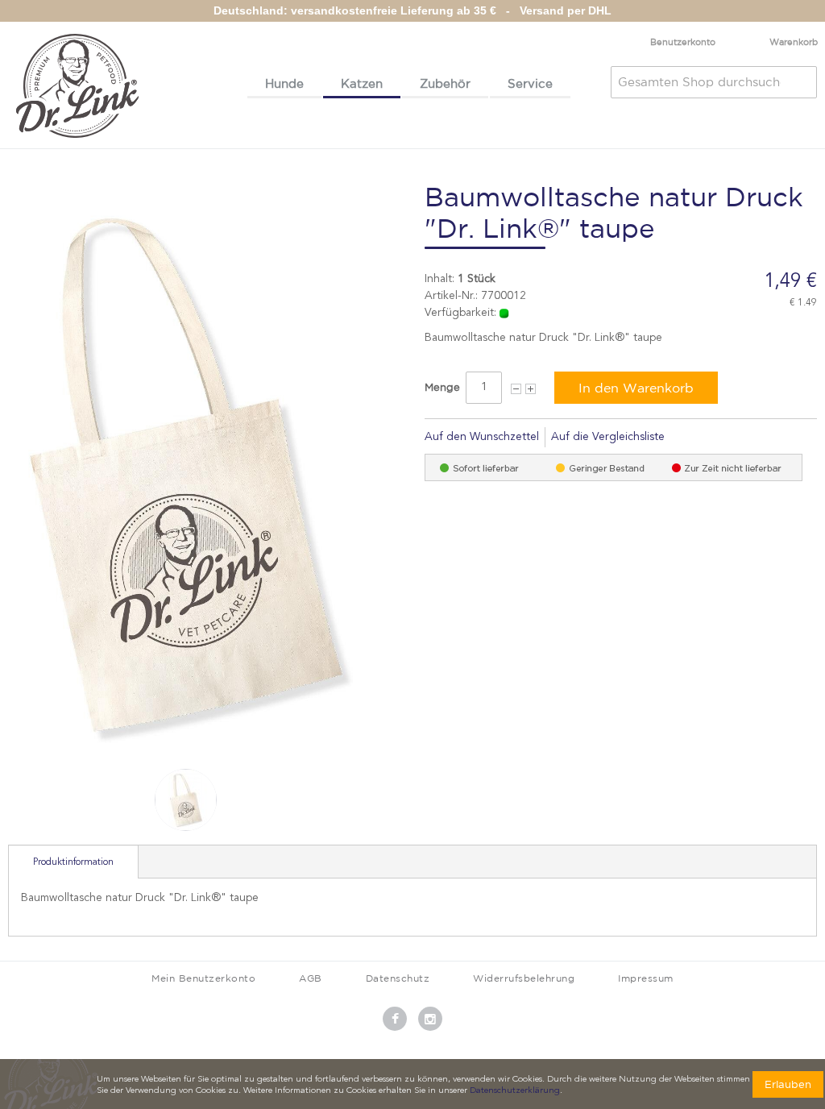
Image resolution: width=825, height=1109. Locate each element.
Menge (442, 387)
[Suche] (801, 82)
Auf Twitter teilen (730, 437)
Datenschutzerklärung (515, 1090)
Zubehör (445, 83)
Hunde (284, 83)
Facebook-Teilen (698, 437)
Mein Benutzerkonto (203, 978)
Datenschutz (398, 978)
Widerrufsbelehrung (523, 978)
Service (530, 83)
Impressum (646, 978)
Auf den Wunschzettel (482, 436)
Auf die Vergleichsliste (608, 436)
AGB (310, 978)
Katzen (362, 83)
